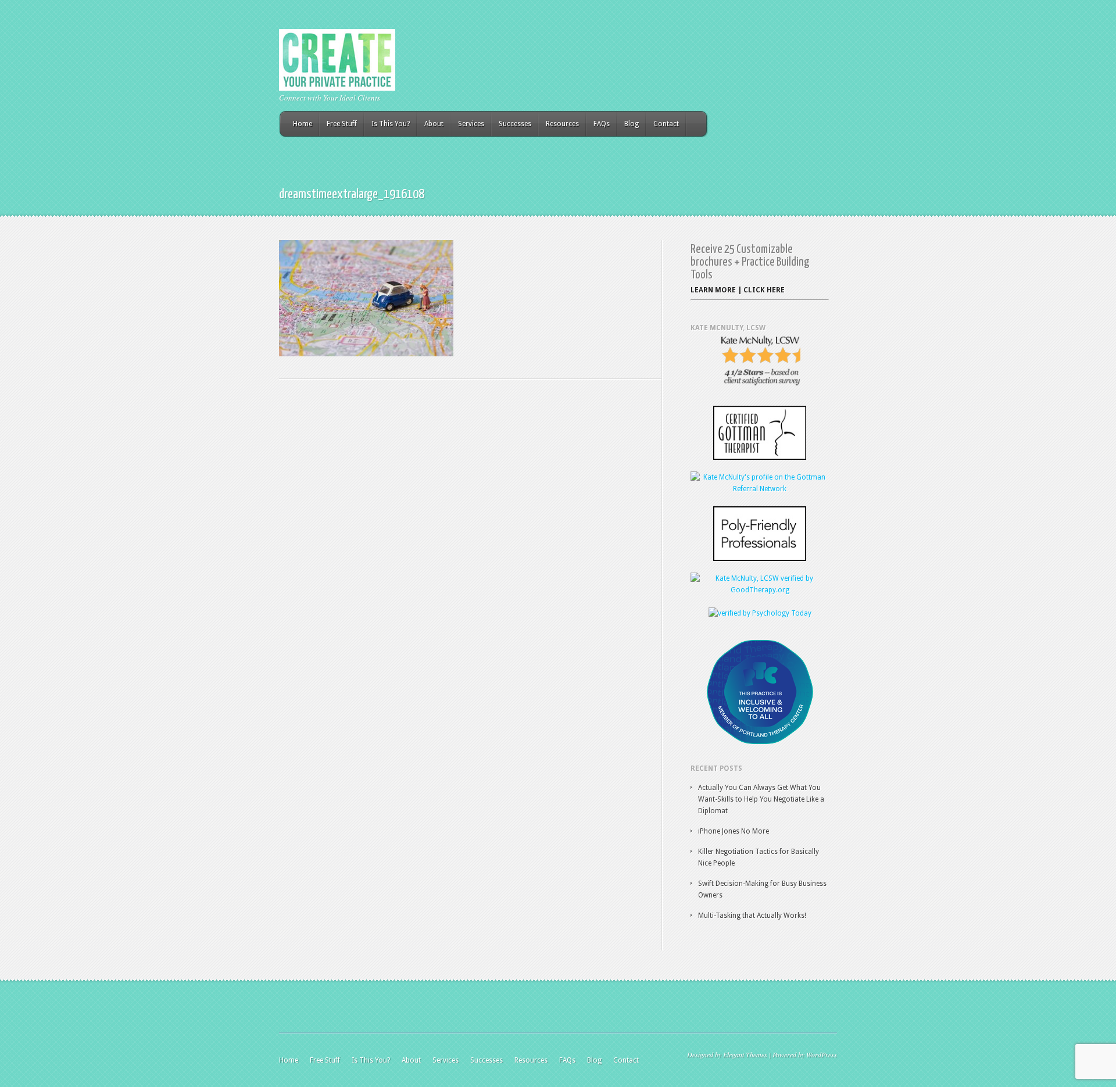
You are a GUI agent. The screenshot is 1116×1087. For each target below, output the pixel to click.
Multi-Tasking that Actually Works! (752, 915)
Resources (562, 124)
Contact (666, 124)
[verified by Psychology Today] (760, 613)
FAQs (601, 124)
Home (302, 124)
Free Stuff (342, 124)
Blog (631, 124)
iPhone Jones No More (733, 831)
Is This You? (390, 124)
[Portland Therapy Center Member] (760, 742)
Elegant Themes (745, 1054)
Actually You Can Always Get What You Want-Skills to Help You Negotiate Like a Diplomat (761, 799)
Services (471, 124)
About (433, 124)
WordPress (821, 1054)
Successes (515, 124)
